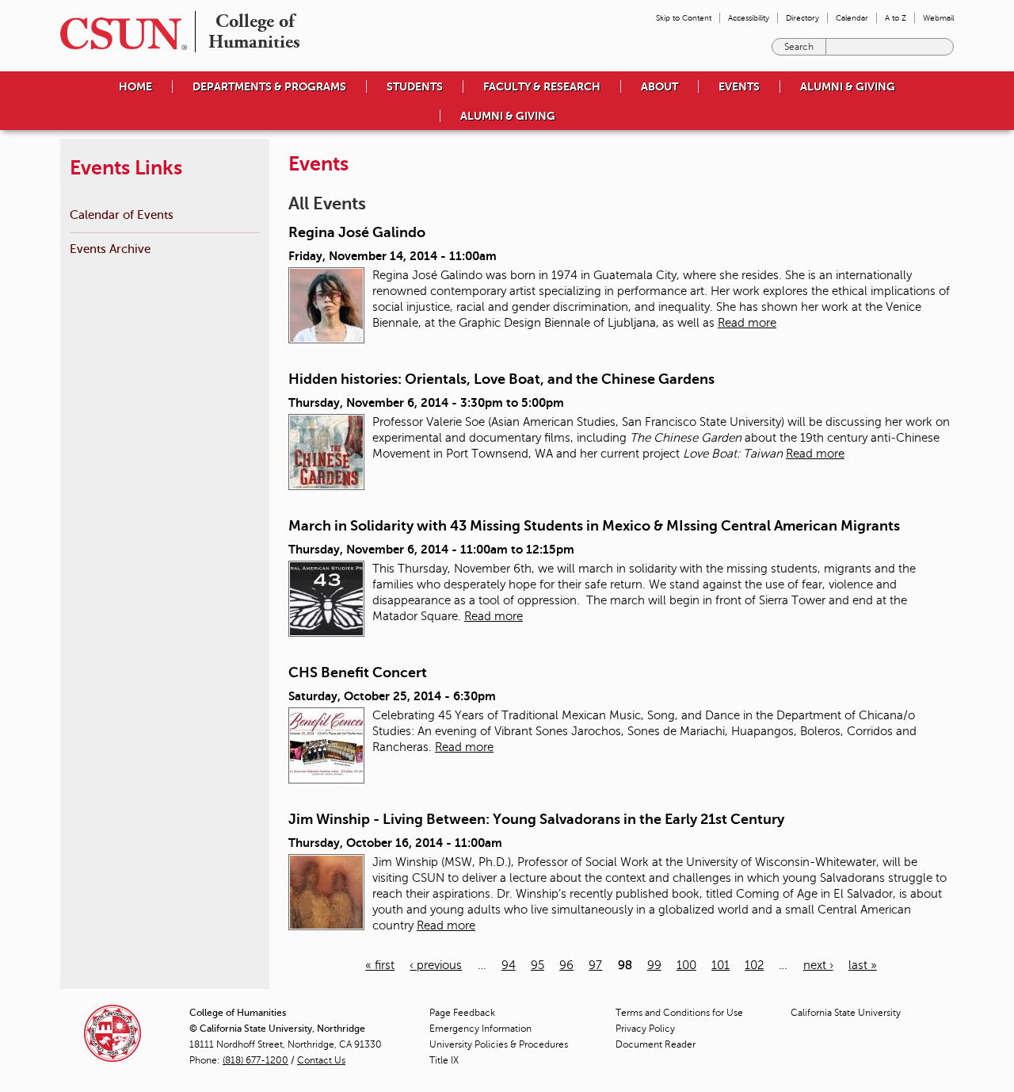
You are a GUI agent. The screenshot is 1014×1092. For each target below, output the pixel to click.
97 (595, 965)
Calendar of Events (121, 214)
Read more (747, 322)
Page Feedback (462, 1012)
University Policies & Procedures (498, 1044)
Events (739, 86)
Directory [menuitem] (802, 17)
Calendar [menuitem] (852, 17)
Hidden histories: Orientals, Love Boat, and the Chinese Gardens (501, 379)
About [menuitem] (659, 86)
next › (818, 965)
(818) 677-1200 (255, 1060)
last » (862, 965)
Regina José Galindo (356, 232)
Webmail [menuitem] (938, 17)
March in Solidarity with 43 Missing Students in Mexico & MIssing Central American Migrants (594, 526)
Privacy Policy (645, 1028)
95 (537, 965)
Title (444, 1060)
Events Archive (110, 248)
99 (654, 965)
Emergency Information (480, 1028)
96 (566, 965)
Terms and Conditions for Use (679, 1012)
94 (508, 965)
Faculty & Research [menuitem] (541, 86)
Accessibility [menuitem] (748, 17)
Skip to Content (683, 17)
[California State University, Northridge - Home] (119, 33)
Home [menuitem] (135, 86)
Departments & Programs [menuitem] (269, 86)
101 (720, 965)
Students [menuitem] (415, 86)
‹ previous (436, 965)
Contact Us (321, 1060)
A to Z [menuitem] (895, 17)
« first (380, 965)
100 (686, 965)
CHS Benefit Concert (357, 672)
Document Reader (656, 1044)
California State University (846, 1012)
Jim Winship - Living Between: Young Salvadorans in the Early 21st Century (536, 819)
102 (754, 965)
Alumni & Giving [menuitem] (847, 86)
